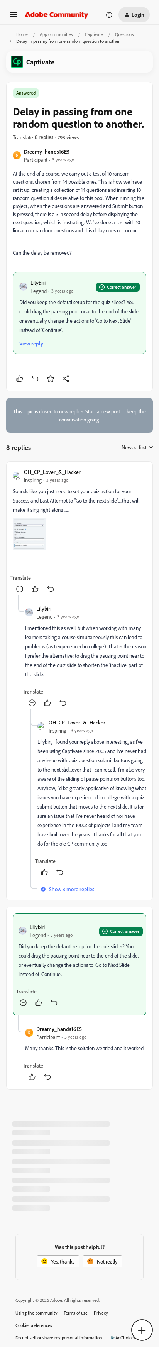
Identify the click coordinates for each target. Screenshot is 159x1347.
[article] (79, 531)
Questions (124, 34)
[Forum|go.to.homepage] (56, 14)
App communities (56, 34)
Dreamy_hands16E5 (46, 151)
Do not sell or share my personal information (58, 1337)
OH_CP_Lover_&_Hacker (52, 472)
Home (22, 34)
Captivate (94, 34)
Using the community (36, 1313)
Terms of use (76, 1313)
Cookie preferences (33, 1325)
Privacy (101, 1313)
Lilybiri (38, 282)
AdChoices (125, 1337)
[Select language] (109, 14)
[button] (14, 17)
